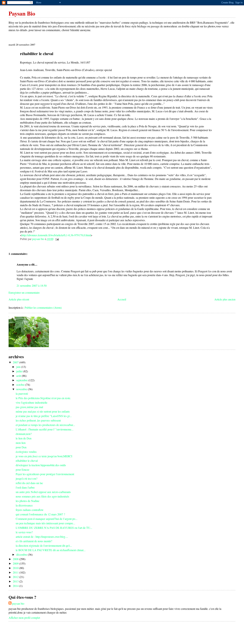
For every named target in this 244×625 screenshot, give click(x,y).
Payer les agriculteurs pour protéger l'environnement (45, 474)
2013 (16, 581)
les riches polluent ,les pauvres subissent (38, 420)
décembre (22, 554)
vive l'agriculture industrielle (31, 402)
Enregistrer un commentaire (24, 292)
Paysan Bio (22, 13)
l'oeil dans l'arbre (25, 487)
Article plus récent (19, 299)
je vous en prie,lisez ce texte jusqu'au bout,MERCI (44, 456)
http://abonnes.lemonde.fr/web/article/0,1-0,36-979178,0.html (56, 235)
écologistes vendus (26, 452)
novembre (22, 389)
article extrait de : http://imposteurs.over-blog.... (42, 536)
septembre (22, 380)
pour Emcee (22, 469)
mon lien (21, 443)
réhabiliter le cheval (27, 460)
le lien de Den (23, 438)
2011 (16, 572)
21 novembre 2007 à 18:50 (32, 285)
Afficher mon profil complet (24, 617)
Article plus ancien (224, 299)
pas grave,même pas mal (29, 407)
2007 (16, 362)
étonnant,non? (24, 434)
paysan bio (18, 603)
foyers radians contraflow (30, 510)
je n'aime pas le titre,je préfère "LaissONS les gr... (44, 416)
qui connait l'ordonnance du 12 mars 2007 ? (40, 514)
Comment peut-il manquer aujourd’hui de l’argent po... (46, 519)
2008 (16, 559)
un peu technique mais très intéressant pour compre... (45, 523)
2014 (16, 586)
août (19, 376)
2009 (16, 563)
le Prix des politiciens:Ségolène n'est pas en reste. (43, 398)
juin (18, 367)
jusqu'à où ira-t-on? (26, 478)
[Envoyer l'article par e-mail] (56, 239)
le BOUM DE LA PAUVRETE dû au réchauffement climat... (51, 550)
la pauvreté (22, 393)
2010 (16, 568)
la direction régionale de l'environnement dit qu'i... (44, 545)
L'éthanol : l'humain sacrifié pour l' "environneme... (44, 429)
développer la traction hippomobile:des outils (41, 465)
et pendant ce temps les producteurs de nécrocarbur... (45, 425)
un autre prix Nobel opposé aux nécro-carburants (43, 492)
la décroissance (24, 505)
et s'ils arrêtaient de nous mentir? (34, 541)
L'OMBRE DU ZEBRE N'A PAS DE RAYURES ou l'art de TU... (54, 528)
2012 (16, 577)
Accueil (121, 299)
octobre (20, 384)
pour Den (21, 447)
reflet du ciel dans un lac (29, 483)
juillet (19, 371)
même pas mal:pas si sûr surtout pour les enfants (43, 411)
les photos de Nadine (27, 501)
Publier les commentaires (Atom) (43, 307)
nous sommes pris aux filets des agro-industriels (42, 496)
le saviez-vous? (24, 532)
